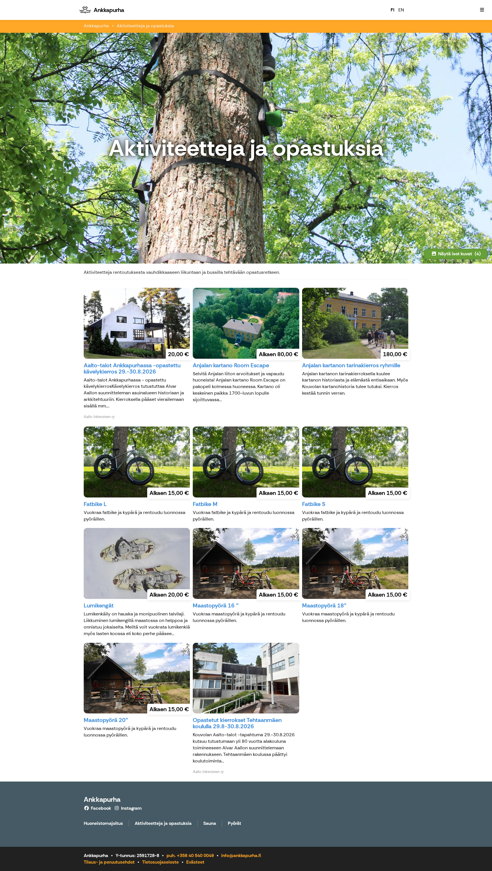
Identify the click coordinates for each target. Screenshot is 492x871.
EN (401, 10)
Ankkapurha (96, 26)
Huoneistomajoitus (103, 823)
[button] (37, 148)
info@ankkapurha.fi (241, 855)
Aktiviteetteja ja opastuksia (145, 26)
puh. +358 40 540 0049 (190, 855)
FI (392, 10)
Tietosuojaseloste (160, 862)
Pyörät (234, 823)
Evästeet (195, 862)
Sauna (209, 823)
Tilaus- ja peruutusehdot (109, 862)
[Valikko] (482, 10)
